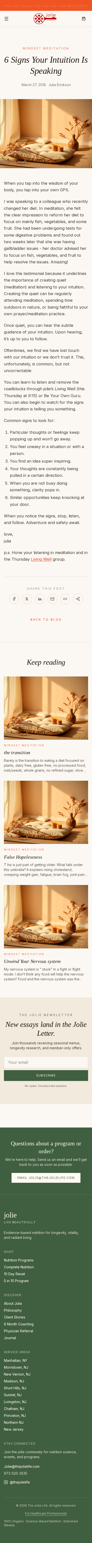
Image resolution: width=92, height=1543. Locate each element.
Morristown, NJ (16, 1367)
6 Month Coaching (19, 1324)
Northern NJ (14, 1422)
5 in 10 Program (16, 1281)
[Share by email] (52, 599)
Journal (10, 1338)
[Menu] (6, 18)
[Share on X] (27, 599)
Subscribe (46, 1075)
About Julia (13, 1303)
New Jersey (14, 1429)
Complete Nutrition (19, 1267)
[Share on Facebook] (14, 599)
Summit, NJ (13, 1395)
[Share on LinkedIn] (40, 599)
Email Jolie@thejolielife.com (46, 1178)
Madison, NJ (14, 1381)
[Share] (78, 599)
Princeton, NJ (15, 1415)
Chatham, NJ (14, 1409)
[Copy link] (65, 599)
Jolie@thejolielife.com (21, 1466)
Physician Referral (18, 1331)
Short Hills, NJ (15, 1388)
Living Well (41, 559)
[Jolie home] (45, 18)
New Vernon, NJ (17, 1374)
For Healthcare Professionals (46, 1513)
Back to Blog (46, 619)
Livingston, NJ (15, 1402)
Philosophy (13, 1310)
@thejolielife (20, 1482)
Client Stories (14, 1317)
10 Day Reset (14, 1274)
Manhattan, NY (15, 1360)
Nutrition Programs (19, 1260)
